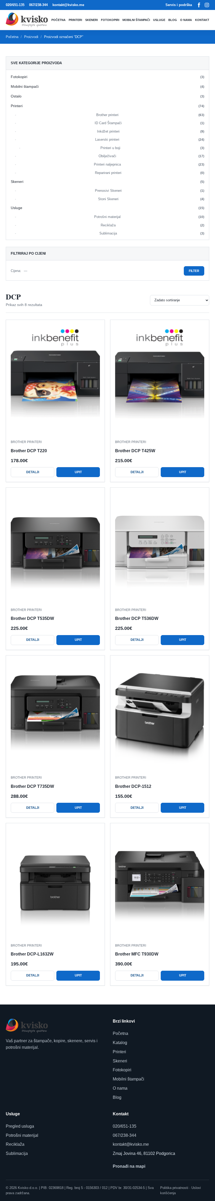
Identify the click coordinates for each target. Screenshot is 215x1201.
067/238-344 (38, 5)
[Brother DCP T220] (55, 380)
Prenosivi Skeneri (150, 191)
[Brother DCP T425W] (159, 380)
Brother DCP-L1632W (32, 954)
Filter (194, 271)
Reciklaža (152, 225)
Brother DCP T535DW (32, 618)
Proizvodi (31, 37)
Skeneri (91, 19)
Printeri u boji (152, 148)
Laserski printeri (149, 139)
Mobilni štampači (136, 19)
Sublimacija (151, 233)
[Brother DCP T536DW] (159, 547)
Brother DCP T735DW (32, 786)
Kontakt (202, 19)
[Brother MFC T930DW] (159, 883)
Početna (58, 19)
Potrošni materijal (149, 217)
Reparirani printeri (149, 173)
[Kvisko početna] (28, 20)
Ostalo (107, 96)
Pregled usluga (20, 1126)
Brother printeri (150, 115)
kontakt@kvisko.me (68, 5)
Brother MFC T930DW (136, 954)
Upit (78, 472)
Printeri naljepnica (149, 164)
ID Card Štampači (149, 123)
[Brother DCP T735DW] (55, 715)
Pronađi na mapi (129, 1166)
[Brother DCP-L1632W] (55, 883)
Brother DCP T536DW (136, 618)
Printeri (75, 19)
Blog (172, 19)
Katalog (120, 1042)
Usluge (159, 19)
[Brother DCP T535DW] (55, 547)
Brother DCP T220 (29, 451)
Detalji (32, 472)
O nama (186, 19)
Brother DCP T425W (135, 451)
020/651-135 (15, 5)
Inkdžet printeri (151, 131)
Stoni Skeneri (151, 199)
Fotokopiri (110, 19)
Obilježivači (152, 156)
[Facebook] (199, 5)
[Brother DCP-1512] (159, 715)
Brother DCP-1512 (133, 786)
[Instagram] (207, 5)
